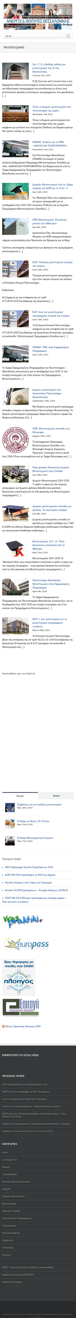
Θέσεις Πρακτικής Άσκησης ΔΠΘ (23, 1026)
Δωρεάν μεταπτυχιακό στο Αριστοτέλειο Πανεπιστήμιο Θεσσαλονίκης (46, 393)
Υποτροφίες (8, 1247)
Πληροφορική (9, 1225)
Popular (20, 796)
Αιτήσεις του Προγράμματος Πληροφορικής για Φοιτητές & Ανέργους (36, 1124)
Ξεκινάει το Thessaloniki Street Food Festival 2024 (27, 1131)
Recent (56, 795)
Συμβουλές (7, 1240)
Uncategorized (9, 1159)
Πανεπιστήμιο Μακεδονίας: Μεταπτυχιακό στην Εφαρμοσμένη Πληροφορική (50, 584)
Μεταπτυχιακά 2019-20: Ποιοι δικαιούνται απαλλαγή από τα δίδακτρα (48, 545)
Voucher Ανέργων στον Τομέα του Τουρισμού (28, 882)
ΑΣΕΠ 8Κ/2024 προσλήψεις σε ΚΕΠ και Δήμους (30, 874)
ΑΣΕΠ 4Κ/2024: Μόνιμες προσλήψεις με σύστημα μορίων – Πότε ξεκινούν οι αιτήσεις (34, 899)
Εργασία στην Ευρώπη (13, 1196)
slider (5, 1152)
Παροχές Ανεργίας (11, 1211)
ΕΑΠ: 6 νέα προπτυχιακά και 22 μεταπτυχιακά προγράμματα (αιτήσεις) (49, 623)
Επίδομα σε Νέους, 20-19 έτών (33, 821)
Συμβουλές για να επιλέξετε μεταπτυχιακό (39, 804)
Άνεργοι (6, 1167)
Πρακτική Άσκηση (11, 1233)
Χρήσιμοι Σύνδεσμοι (12, 1282)
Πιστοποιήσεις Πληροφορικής (17, 1218)
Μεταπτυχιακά (9, 1203)
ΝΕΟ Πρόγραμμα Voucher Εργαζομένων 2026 (29, 867)
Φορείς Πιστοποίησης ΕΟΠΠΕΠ (18, 1274)
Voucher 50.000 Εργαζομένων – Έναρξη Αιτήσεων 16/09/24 (36, 890)
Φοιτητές (6, 1255)
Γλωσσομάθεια (9, 1174)
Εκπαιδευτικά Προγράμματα (16, 1181)
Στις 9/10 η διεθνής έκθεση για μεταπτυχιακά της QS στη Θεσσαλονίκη (48, 68)
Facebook (3, 1065)
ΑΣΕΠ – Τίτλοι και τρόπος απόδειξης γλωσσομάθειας (28, 1267)
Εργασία (6, 1189)
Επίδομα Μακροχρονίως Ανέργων (35, 837)
